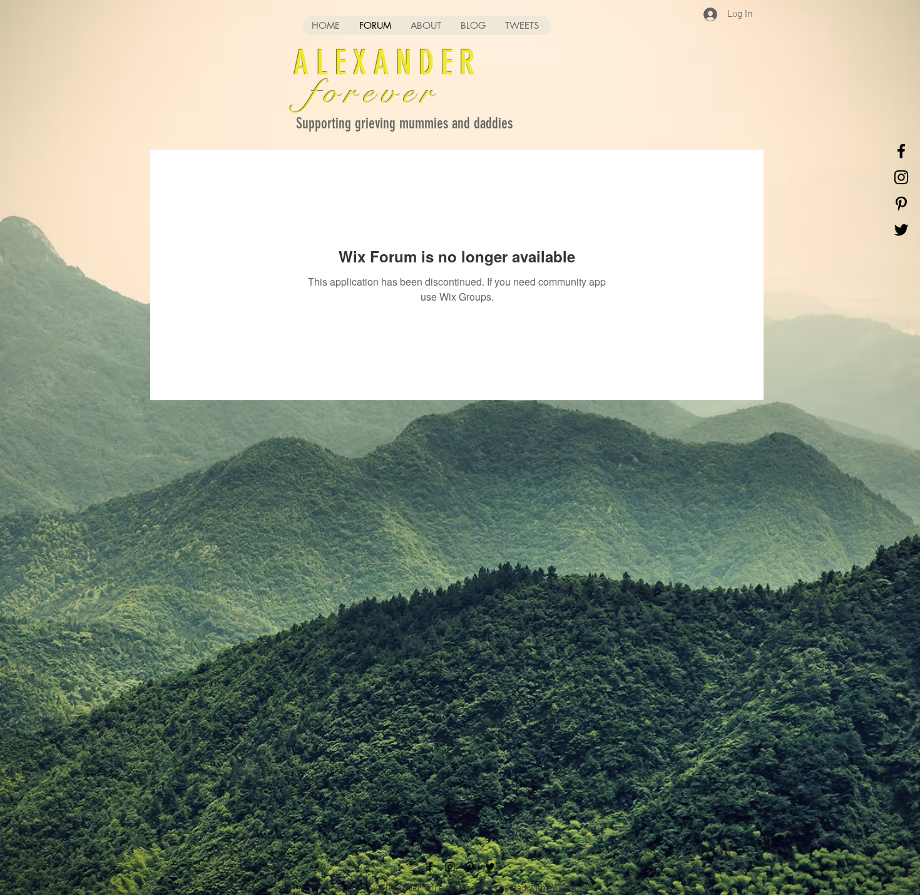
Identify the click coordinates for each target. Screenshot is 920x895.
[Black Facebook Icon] (901, 151)
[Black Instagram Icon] (901, 177)
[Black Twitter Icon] (901, 229)
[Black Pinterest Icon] (901, 203)
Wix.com (566, 888)
